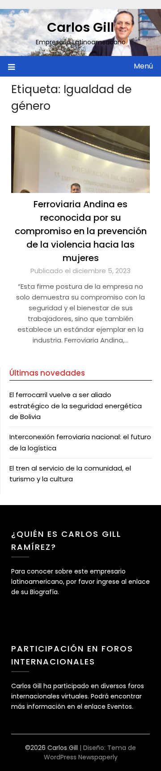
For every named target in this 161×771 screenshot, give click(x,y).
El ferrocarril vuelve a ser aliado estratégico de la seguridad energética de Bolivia (75, 405)
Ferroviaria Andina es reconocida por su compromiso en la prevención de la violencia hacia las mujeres (81, 231)
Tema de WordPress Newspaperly (90, 752)
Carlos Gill (80, 27)
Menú (143, 66)
